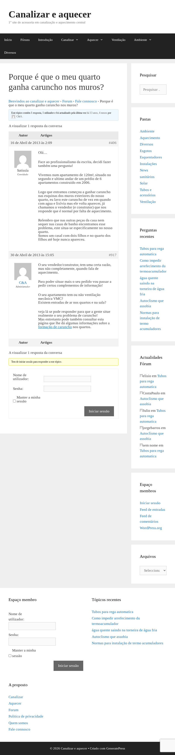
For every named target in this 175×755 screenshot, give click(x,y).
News (144, 170)
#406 (113, 143)
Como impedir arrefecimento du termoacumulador (153, 265)
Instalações (148, 164)
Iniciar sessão (99, 411)
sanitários (147, 177)
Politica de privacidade (26, 716)
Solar (144, 183)
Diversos (10, 52)
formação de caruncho (55, 327)
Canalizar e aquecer (50, 14)
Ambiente (140, 40)
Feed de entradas (152, 510)
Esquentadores (151, 157)
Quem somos (18, 723)
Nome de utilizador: (21, 377)
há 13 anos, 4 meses (97, 112)
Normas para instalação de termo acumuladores (127, 643)
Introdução (45, 40)
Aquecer (92, 40)
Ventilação (118, 40)
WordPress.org (151, 528)
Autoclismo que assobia (110, 637)
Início (8, 40)
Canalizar (67, 40)
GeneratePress (115, 748)
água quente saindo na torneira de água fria (124, 630)
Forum (67, 101)
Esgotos (146, 151)
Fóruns (25, 40)
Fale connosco (86, 101)
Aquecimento (150, 138)
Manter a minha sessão (28, 399)
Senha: (18, 389)
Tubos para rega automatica (153, 381)
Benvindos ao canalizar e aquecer (34, 101)
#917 (113, 255)
